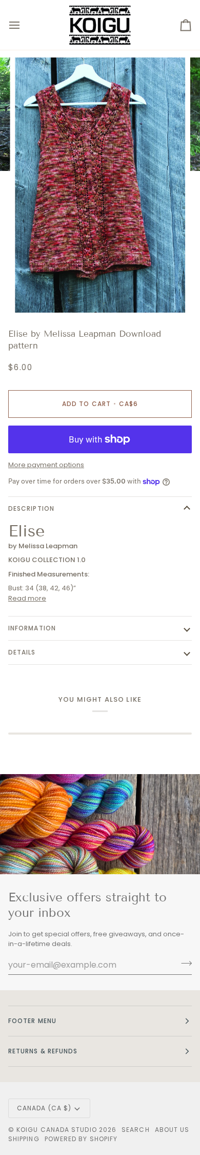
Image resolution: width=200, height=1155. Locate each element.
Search (135, 1129)
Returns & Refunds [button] (42, 1051)
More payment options (46, 465)
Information (32, 628)
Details (22, 652)
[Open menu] (23, 25)
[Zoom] (34, 293)
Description (31, 508)
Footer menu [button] (32, 1020)
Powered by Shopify (81, 1138)
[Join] (183, 963)
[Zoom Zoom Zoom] (100, 185)
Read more (27, 598)
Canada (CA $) (44, 1108)
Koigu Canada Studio (56, 1129)
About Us (172, 1129)
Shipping (23, 1138)
